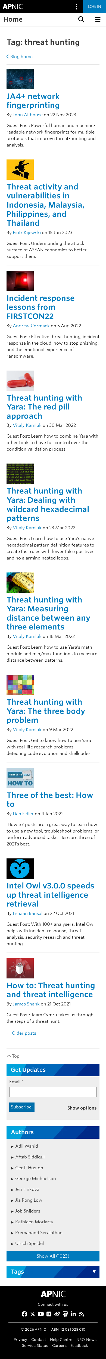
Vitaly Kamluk (27, 425)
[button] (80, 19)
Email (16, 1081)
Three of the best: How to (50, 800)
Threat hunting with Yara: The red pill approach (44, 407)
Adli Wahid (26, 1146)
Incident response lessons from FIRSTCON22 (41, 307)
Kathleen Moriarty (34, 1221)
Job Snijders (27, 1211)
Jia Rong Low (28, 1200)
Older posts (21, 1033)
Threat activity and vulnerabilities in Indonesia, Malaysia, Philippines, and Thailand (46, 205)
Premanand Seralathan (39, 1232)
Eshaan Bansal (27, 913)
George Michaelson (35, 1178)
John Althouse (28, 114)
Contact (38, 1339)
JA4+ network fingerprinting (33, 101)
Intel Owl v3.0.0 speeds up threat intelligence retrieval (50, 894)
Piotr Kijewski (27, 232)
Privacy (20, 1339)
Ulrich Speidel (29, 1243)
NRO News (86, 1339)
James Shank (26, 1004)
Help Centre (61, 1339)
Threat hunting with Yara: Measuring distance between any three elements (48, 613)
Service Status (35, 1345)
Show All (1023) (53, 1256)
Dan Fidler (23, 813)
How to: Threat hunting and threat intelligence (51, 990)
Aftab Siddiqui (30, 1157)
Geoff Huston (29, 1167)
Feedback (79, 1345)
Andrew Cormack (31, 325)
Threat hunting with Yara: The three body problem (46, 711)
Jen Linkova (27, 1189)
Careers (59, 1345)
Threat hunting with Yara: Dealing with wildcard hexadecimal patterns (48, 504)
